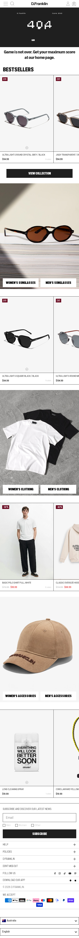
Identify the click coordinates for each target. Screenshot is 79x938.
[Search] (12, 4)
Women (23, 825)
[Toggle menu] (6, 4)
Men (8, 825)
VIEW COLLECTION (39, 173)
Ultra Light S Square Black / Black (20, 376)
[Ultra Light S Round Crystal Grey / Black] (26, 113)
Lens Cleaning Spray (13, 789)
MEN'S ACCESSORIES (58, 696)
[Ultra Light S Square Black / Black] (26, 335)
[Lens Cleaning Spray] (26, 748)
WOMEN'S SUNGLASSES (21, 282)
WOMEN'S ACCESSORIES (20, 696)
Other (38, 825)
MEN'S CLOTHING (58, 489)
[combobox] (39, 921)
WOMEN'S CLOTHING (20, 489)
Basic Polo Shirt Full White (16, 583)
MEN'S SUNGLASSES (58, 282)
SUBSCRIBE (39, 833)
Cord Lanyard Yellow (67, 789)
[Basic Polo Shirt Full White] (26, 541)
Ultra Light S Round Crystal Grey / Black (23, 155)
